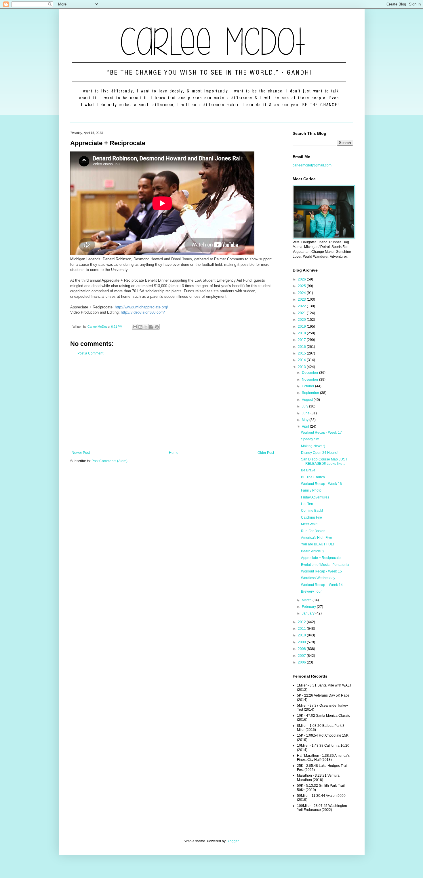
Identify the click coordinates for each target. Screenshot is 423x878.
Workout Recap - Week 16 (321, 484)
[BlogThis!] (140, 327)
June (306, 413)
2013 (302, 367)
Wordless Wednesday (318, 578)
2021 (302, 313)
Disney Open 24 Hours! (319, 453)
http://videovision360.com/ (143, 312)
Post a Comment (90, 353)
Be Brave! (308, 470)
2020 (302, 320)
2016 (302, 347)
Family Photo (311, 490)
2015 (302, 353)
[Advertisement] (172, 403)
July (305, 406)
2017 (302, 340)
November (310, 380)
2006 (302, 662)
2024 (302, 293)
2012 (302, 622)
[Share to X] (146, 327)
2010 (302, 635)
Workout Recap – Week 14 (322, 585)
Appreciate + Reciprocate (321, 558)
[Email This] (135, 327)
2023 (302, 299)
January (308, 613)
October (308, 386)
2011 (302, 629)
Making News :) (313, 446)
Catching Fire (311, 517)
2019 (302, 327)
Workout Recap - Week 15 (321, 571)
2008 (302, 649)
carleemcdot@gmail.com (312, 165)
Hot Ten (307, 504)
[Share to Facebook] (151, 327)
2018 (302, 333)
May (305, 420)
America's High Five (316, 538)
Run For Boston (313, 531)
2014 (302, 360)
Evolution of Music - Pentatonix (325, 565)
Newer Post (81, 453)
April (306, 426)
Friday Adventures (315, 497)
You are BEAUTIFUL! (317, 544)
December (310, 373)
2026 (302, 279)
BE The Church (313, 477)
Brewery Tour (311, 591)
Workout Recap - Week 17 (321, 433)
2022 (302, 306)
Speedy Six (310, 439)
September (311, 393)
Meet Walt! (309, 524)
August (308, 400)
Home (173, 453)
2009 (302, 642)
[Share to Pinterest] (157, 327)
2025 (302, 286)
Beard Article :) (312, 551)
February (309, 607)
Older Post (266, 453)
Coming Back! (312, 511)
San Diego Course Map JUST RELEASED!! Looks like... (324, 461)
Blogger (232, 841)
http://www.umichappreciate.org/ (141, 307)
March (307, 600)
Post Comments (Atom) (109, 461)
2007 (302, 656)
